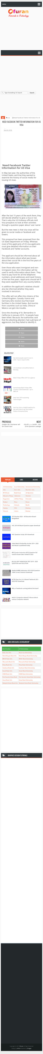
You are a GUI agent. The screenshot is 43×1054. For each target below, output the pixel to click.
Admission (17, 496)
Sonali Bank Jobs (7, 671)
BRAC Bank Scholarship (26, 659)
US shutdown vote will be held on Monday (23, 369)
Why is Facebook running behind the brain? (25, 588)
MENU (4, 4)
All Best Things (18, 499)
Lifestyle (16, 505)
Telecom (5, 511)
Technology (6, 505)
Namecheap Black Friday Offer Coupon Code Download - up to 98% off (23, 389)
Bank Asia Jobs (7, 653)
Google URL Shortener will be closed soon (11, 425)
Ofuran (21, 1046)
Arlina (19, 1048)
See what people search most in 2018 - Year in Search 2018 (23, 359)
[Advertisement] (21, 34)
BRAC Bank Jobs (7, 659)
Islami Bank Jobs (7, 680)
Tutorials (28, 496)
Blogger (29, 1048)
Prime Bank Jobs (7, 665)
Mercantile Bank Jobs (9, 662)
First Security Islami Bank (10, 677)
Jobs (4, 490)
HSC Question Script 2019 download (23, 534)
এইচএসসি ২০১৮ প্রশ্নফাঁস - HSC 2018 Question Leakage (32, 425)
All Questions (29, 493)
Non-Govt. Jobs (30, 490)
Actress (16, 511)
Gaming (5, 508)
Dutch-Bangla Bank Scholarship (28, 656)
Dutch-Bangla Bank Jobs (10, 656)
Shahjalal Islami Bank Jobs (10, 683)
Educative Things (8, 496)
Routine (28, 511)
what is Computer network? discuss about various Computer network (25, 598)
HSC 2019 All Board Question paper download (26, 525)
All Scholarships (7, 487)
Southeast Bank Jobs (8, 668)
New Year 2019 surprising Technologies (21, 398)
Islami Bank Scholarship (26, 680)
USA (15, 508)
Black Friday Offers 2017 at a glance (24, 378)
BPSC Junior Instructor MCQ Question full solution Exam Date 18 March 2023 (24, 553)
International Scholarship (33, 487)
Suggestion (6, 499)
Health (27, 505)
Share (22, 333)
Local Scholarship (19, 487)
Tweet (22, 329)
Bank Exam (17, 493)
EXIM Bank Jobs (7, 674)
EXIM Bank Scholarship (26, 674)
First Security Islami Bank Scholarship (29, 677)
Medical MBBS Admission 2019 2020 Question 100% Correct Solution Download (26, 571)
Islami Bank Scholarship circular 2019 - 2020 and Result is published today (25, 544)
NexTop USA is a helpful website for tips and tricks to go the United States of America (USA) (24, 409)
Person (27, 502)
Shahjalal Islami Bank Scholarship (28, 683)
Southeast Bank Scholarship (27, 668)
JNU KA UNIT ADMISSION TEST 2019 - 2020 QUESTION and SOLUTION (25, 562)
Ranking (28, 508)
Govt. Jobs (17, 490)
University (29, 499)
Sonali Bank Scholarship (26, 671)
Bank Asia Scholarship (25, 653)
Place (15, 502)
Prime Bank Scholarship (25, 665)
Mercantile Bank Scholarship (27, 662)
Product (5, 502)
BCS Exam (6, 493)
